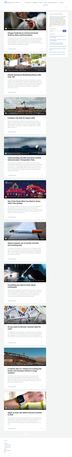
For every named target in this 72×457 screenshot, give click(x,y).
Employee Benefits (52, 2)
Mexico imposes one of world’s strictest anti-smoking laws (23, 244)
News (45, 2)
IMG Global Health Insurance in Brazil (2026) (58, 46)
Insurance (35, 2)
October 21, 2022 (18, 408)
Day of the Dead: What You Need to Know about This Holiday (24, 202)
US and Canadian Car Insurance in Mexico (57, 52)
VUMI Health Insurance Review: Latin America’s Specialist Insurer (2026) (56, 43)
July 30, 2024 (23, 70)
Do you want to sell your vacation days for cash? (24, 328)
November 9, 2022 (28, 364)
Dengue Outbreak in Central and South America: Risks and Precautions (23, 34)
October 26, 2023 (22, 196)
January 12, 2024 (25, 153)
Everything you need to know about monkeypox (22, 286)
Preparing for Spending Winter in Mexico (57, 54)
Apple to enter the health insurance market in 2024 (25, 413)
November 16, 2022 (32, 322)
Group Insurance (7, 446)
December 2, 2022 (33, 280)
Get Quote (61, 2)
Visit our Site (28, 2)
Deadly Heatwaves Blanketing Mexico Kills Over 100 (24, 76)
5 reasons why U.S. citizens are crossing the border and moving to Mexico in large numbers (24, 371)
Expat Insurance (15, 113)
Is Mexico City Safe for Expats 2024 (21, 118)
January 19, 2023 (23, 238)
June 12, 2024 (29, 113)
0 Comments (41, 28)
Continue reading (12, 48)
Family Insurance (7, 447)
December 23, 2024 (29, 28)
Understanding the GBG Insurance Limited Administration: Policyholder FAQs (24, 159)
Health (41, 2)
